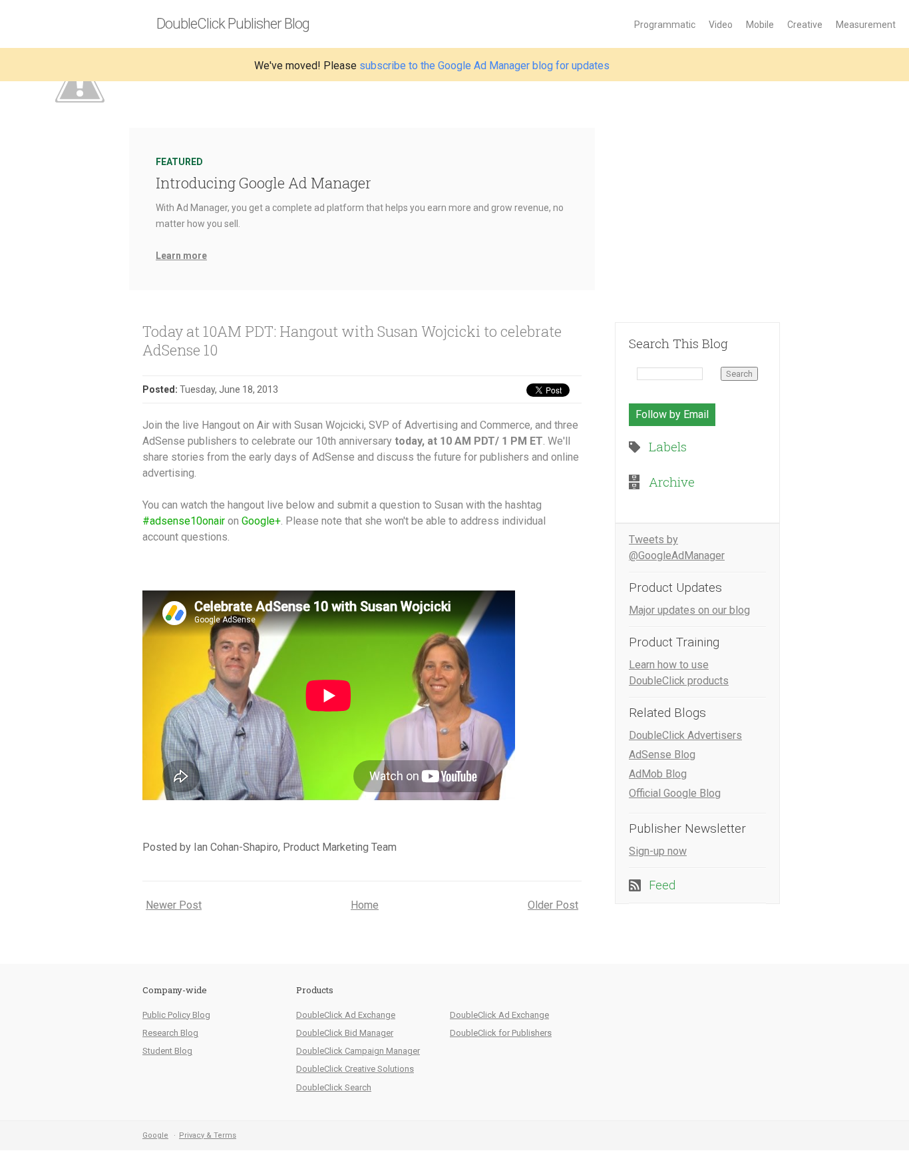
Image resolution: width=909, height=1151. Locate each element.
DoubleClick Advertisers (685, 735)
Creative (804, 24)
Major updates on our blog (689, 610)
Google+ (261, 521)
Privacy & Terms (207, 1135)
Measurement (866, 24)
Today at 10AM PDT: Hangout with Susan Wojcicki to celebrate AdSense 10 (352, 340)
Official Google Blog (675, 793)
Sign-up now (658, 851)
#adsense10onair (183, 521)
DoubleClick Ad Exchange (345, 1015)
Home (365, 905)
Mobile (760, 24)
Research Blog (170, 1033)
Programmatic (664, 24)
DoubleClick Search (333, 1087)
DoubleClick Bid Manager (344, 1033)
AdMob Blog (658, 774)
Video (721, 24)
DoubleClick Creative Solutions (355, 1069)
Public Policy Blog (176, 1015)
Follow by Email (672, 414)
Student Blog (167, 1051)
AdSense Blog (662, 754)
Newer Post (174, 905)
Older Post (553, 905)
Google (155, 1135)
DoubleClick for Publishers (501, 1033)
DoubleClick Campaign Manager (358, 1051)
